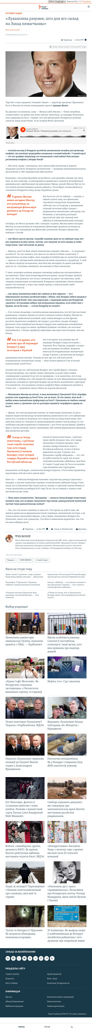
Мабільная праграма (14, 1006)
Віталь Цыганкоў (13, 30)
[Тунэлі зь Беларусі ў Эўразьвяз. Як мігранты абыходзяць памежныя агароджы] (25, 916)
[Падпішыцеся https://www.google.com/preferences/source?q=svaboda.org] (8, 958)
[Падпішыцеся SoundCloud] (35, 958)
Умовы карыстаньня (55, 1006)
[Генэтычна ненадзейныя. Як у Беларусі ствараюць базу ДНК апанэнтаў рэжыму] (66, 745)
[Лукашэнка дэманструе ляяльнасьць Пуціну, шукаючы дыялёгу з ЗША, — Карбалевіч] (25, 623)
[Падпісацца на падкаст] (30, 958)
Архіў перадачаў (54, 974)
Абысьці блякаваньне (15, 1002)
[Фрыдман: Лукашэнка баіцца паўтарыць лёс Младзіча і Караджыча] (66, 708)
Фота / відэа (52, 979)
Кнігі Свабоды (12, 983)
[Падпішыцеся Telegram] (46, 958)
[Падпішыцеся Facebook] (13, 958)
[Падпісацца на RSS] (52, 958)
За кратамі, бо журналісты (58, 983)
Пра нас (9, 997)
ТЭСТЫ (47, 1027)
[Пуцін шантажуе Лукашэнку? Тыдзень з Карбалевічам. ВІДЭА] (25, 708)
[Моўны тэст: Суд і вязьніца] (66, 667)
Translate (86, 2)
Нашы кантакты (54, 1002)
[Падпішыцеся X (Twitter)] (19, 958)
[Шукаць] (71, 1027)
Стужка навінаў (12, 974)
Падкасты (10, 979)
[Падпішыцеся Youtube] (24, 958)
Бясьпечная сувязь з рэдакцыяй (60, 997)
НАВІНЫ (21, 1027)
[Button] (66, 40)
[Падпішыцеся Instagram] (41, 958)
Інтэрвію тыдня (14, 13)
